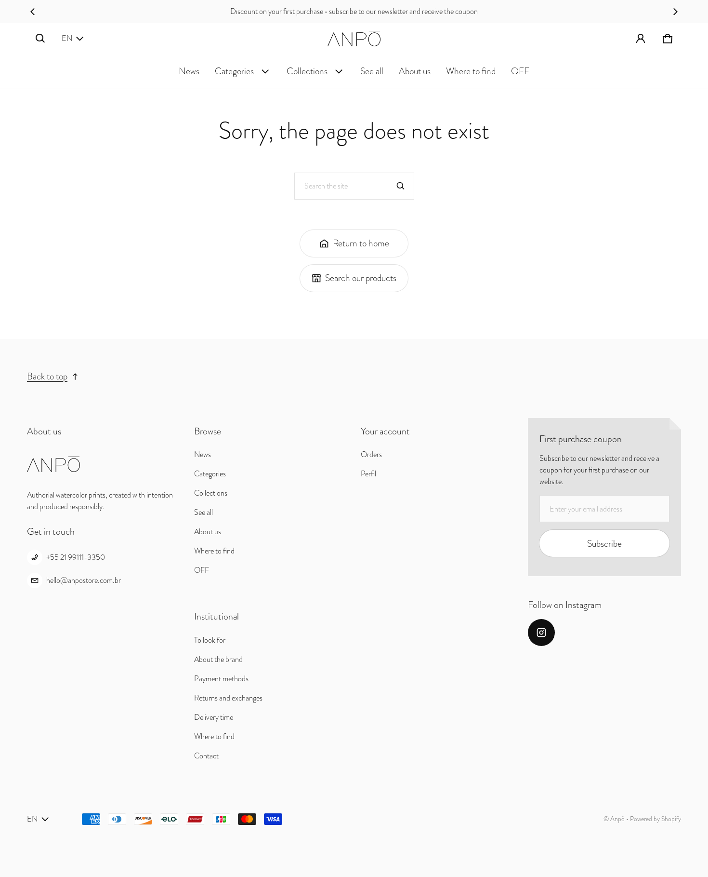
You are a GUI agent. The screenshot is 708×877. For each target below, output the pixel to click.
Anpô (617, 818)
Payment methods (221, 678)
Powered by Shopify (655, 818)
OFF (520, 71)
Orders (371, 454)
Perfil (368, 473)
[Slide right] (675, 11)
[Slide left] (33, 11)
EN (67, 38)
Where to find (471, 71)
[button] (40, 38)
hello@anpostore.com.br (83, 580)
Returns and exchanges (228, 697)
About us (415, 71)
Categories (234, 71)
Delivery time (213, 717)
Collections (307, 71)
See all (371, 71)
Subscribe (604, 543)
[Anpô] (354, 38)
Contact (206, 755)
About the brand (218, 659)
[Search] (400, 186)
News (189, 71)
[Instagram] (541, 632)
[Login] (640, 38)
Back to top (47, 376)
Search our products (360, 277)
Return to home (361, 243)
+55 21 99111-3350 (75, 557)
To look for (209, 640)
